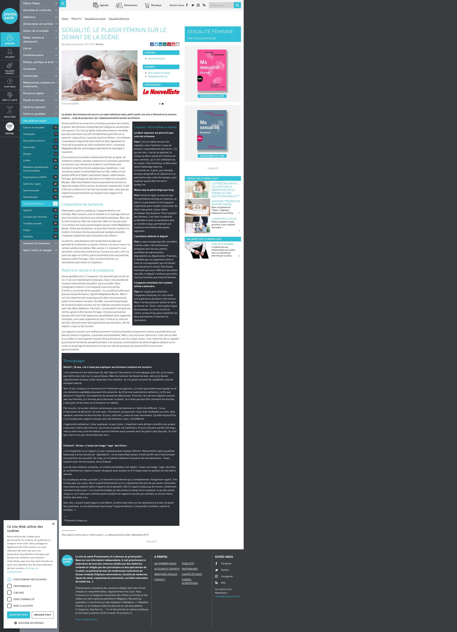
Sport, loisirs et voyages (37, 250)
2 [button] (163, 104)
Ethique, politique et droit (38, 62)
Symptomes (10, 86)
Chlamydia (29, 133)
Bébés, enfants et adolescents (33, 39)
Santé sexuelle (31, 190)
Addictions (29, 17)
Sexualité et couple (34, 120)
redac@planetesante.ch (228, 596)
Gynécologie (30, 75)
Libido (26, 160)
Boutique (156, 5)
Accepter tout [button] (18, 614)
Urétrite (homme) (223, 244)
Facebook (226, 563)
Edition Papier (31, 3)
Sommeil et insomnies (36, 243)
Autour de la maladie (36, 30)
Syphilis (27, 210)
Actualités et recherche (37, 10)
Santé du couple (32, 183)
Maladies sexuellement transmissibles (35, 168)
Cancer (27, 48)
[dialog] (30, 574)
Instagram (227, 576)
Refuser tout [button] (42, 614)
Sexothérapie (30, 196)
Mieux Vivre (10, 117)
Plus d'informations (86, 619)
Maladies (10, 57)
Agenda (103, 5)
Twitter (225, 569)
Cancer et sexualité (33, 127)
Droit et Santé (9, 100)
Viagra (26, 229)
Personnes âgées (33, 93)
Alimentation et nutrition (38, 23)
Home (65, 18)
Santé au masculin (34, 106)
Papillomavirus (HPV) (35, 177)
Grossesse (29, 68)
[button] (152, 44)
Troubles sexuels (32, 223)
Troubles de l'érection (35, 216)
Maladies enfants (10, 72)
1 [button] (160, 104)
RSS (223, 582)
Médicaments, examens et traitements (38, 84)
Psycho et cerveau (34, 100)
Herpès (27, 153)
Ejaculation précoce (34, 140)
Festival (10, 133)
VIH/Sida (28, 236)
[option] (161, 94)
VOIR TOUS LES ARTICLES (201, 38)
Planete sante (10, 16)
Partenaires (130, 5)
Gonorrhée (29, 147)
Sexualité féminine (33, 203)
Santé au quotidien (34, 113)
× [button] (53, 524)
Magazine (10, 43)
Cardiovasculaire (33, 55)
